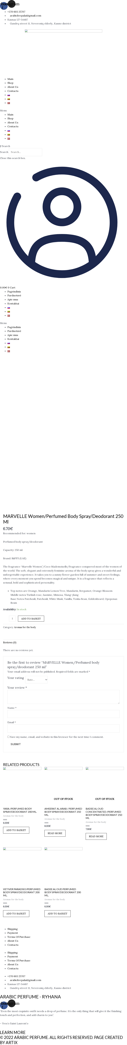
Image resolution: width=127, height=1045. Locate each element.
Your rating (15, 678)
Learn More (13, 1032)
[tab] (9, 642)
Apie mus (12, 299)
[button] (63, 111)
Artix (12, 1042)
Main (10, 78)
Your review (17, 687)
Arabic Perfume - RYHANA (30, 996)
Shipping (12, 928)
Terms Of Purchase (18, 936)
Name (11, 707)
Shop (10, 82)
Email (11, 722)
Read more (55, 833)
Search (4, 152)
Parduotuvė (14, 295)
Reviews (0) (9, 642)
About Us (12, 86)
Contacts (12, 90)
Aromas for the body (25, 627)
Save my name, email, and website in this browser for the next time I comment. (57, 736)
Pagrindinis (14, 291)
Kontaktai (13, 303)
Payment (12, 932)
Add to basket (31, 618)
